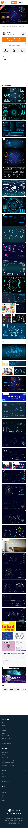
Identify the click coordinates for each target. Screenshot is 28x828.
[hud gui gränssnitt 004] (13, 574)
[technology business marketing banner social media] (13, 743)
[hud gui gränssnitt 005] (13, 533)
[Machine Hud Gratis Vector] (13, 204)
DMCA (3, 818)
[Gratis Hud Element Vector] (8, 689)
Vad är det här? (16, 56)
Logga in (21, 2)
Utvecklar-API (5, 799)
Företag (4, 794)
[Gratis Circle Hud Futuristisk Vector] (8, 406)
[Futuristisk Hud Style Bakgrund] (13, 371)
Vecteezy (4, 789)
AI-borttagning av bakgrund (9, 804)
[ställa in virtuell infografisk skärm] (13, 172)
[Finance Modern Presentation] (7, 397)
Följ (23, 34)
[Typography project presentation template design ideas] (8, 669)
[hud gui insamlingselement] (13, 489)
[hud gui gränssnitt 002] (13, 519)
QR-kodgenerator (6, 807)
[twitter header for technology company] (13, 734)
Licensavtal (5, 815)
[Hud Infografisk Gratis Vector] (13, 284)
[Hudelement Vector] (13, 233)
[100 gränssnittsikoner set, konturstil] (7, 709)
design (11, 753)
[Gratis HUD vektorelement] (13, 94)
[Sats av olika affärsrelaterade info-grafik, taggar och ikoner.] (8, 317)
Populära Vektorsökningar (8, 823)
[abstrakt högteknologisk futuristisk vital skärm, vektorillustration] (13, 219)
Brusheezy (4, 786)
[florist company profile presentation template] (8, 699)
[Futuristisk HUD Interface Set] (13, 187)
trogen (5, 753)
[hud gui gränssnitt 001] (13, 475)
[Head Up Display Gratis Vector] (13, 111)
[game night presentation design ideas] (7, 500)
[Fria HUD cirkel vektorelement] (13, 157)
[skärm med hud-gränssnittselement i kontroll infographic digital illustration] (13, 250)
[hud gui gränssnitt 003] (13, 560)
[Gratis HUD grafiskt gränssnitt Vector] (13, 419)
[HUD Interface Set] (13, 267)
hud (18, 753)
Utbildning (4, 796)
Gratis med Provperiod (14, 39)
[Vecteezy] (2, 2)
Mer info (5, 58)
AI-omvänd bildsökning (7, 802)
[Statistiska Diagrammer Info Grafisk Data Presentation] (7, 297)
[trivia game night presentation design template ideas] (8, 508)
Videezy (4, 791)
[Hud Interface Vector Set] (9, 307)
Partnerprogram (6, 821)
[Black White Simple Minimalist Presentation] (13, 588)
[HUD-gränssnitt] (13, 445)
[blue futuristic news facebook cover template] (13, 432)
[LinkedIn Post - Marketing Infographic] (5, 383)
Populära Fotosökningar (8, 826)
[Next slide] (22, 753)
